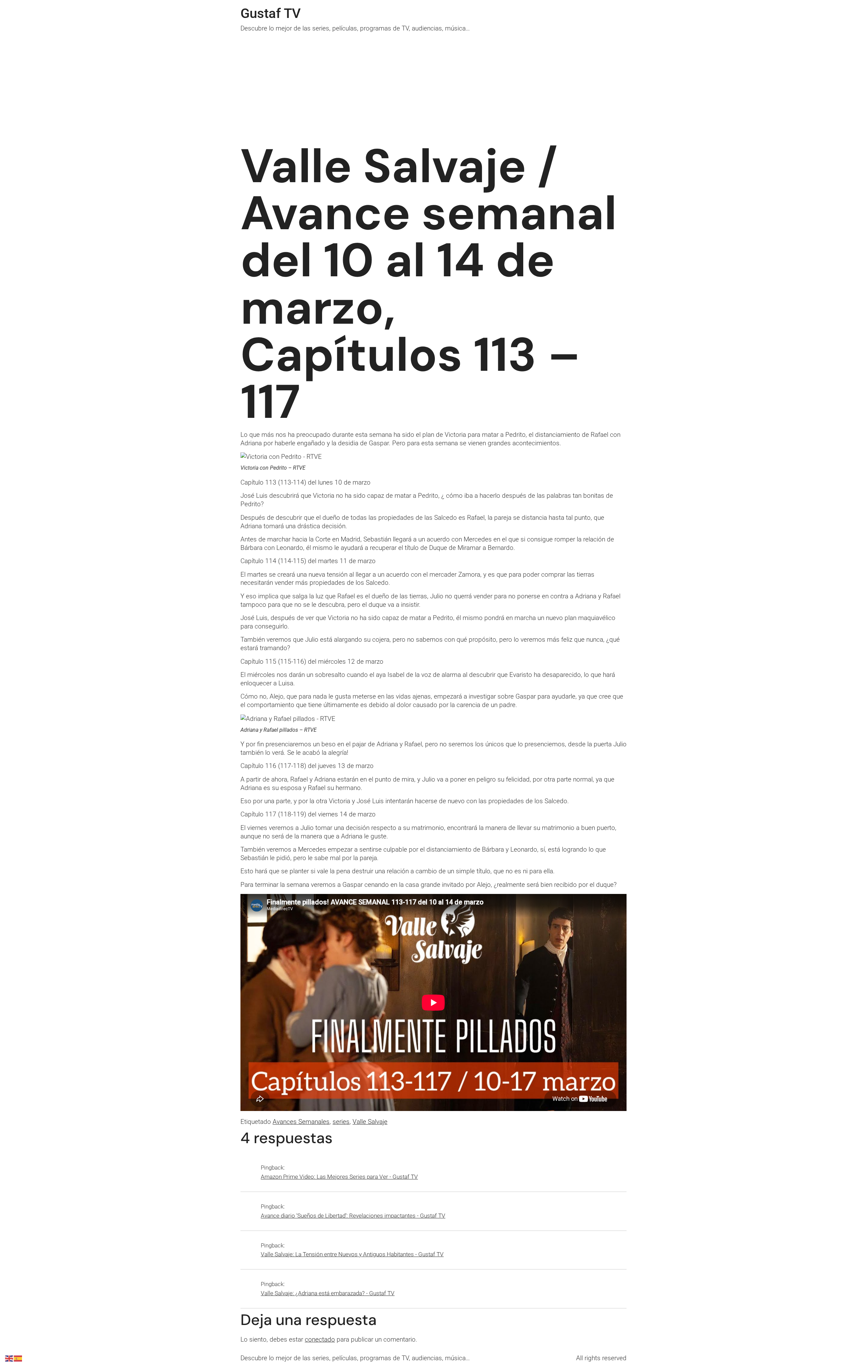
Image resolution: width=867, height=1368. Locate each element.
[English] (9, 1358)
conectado (320, 1339)
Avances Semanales (301, 1122)
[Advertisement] (433, 83)
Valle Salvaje (370, 1122)
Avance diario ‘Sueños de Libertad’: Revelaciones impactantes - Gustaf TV (353, 1215)
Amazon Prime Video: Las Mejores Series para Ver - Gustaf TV (339, 1176)
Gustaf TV (270, 13)
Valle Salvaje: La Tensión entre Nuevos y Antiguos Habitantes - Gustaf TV (352, 1254)
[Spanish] (18, 1358)
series (341, 1122)
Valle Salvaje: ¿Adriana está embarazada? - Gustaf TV (328, 1293)
